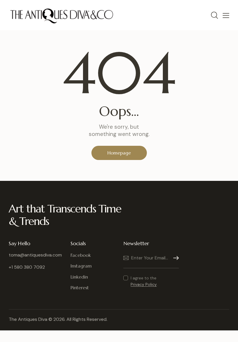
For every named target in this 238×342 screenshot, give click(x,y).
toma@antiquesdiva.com (35, 255)
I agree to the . (144, 281)
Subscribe (174, 258)
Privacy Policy (144, 284)
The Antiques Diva (28, 319)
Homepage (119, 153)
